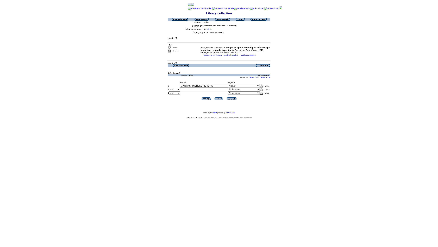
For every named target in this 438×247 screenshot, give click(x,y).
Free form (254, 77)
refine (208, 29)
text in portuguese (248, 55)
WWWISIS (230, 112)
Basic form (265, 77)
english (227, 55)
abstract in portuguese (213, 55)
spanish (234, 55)
